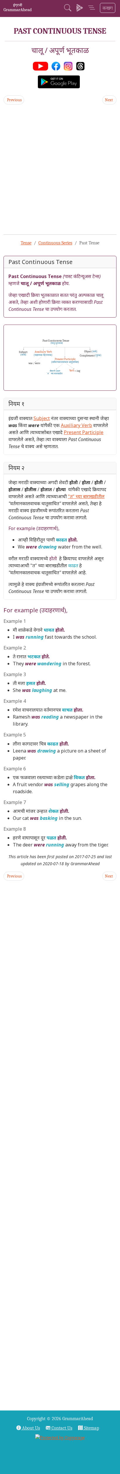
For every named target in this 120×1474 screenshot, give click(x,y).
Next (109, 99)
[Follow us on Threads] (81, 65)
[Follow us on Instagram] (69, 65)
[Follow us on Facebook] (57, 65)
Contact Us (61, 1428)
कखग (108, 8)
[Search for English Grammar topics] (67, 8)
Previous (14, 99)
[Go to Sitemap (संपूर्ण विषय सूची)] (91, 8)
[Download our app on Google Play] (79, 8)
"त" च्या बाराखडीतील (86, 496)
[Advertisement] (60, 169)
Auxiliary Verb (76, 425)
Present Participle (83, 432)
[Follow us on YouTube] (41, 65)
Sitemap (91, 1428)
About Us (30, 1428)
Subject (41, 418)
